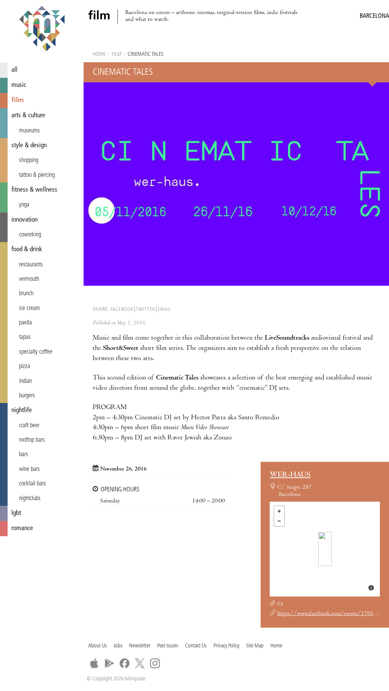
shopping (28, 160)
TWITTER (145, 309)
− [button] (279, 521)
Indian (25, 381)
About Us (97, 646)
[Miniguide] (42, 30)
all (14, 70)
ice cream (29, 308)
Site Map (255, 646)
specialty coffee (35, 352)
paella (25, 323)
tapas (25, 337)
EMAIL (164, 309)
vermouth (29, 279)
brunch (26, 294)
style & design (29, 145)
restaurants (31, 265)
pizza (24, 367)
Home (99, 54)
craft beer (29, 426)
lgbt (16, 513)
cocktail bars (32, 484)
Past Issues (167, 646)
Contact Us (196, 646)
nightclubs (30, 499)
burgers (27, 396)
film (17, 100)
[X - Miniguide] (140, 663)
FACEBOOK (122, 309)
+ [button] (279, 511)
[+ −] (325, 549)
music (18, 85)
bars (23, 455)
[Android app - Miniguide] (109, 663)
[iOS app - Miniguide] (94, 663)
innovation (24, 220)
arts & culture (28, 115)
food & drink (26, 249)
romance (22, 528)
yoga (24, 205)
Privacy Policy (226, 646)
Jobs (118, 646)
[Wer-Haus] (325, 549)
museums (29, 131)
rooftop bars (32, 440)
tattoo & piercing (37, 175)
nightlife (21, 410)
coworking (30, 235)
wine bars (29, 469)
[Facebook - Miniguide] (125, 663)
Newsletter (139, 646)
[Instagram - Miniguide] (155, 663)
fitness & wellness (34, 190)
